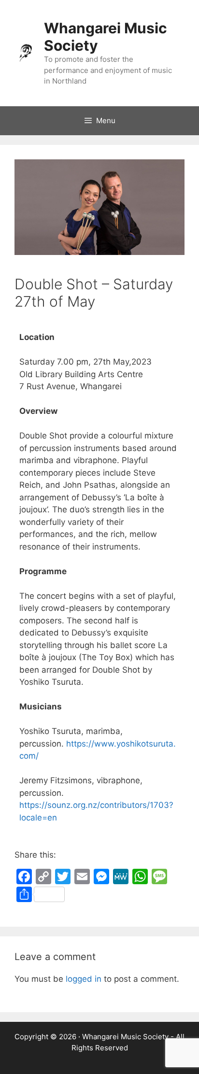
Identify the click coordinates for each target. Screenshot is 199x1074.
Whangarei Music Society (125, 1036)
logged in (83, 979)
